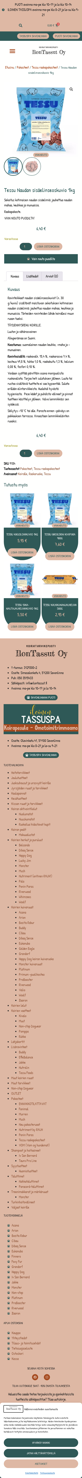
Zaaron (23, 1000)
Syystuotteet (19, 1166)
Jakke (22, 1062)
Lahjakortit (18, 1041)
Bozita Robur (26, 922)
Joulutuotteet (19, 777)
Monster (24, 865)
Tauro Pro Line (28, 1160)
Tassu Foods (26, 1072)
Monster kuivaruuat (30, 964)
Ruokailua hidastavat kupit (34, 824)
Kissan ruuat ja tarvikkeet (27, 803)
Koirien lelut (19, 1005)
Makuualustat (27, 834)
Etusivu (9, 67)
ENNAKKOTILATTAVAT (33, 1103)
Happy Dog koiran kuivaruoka (36, 959)
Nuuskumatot (27, 819)
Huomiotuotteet (28, 1171)
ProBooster (26, 979)
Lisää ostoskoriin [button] (22, 552)
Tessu (47, 473)
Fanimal (23, 1109)
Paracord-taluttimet (31, 1186)
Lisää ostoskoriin (48, 246)
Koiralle (22, 473)
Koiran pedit (18, 829)
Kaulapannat (18, 793)
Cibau (22, 933)
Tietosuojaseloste (47, 1473)
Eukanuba (24, 943)
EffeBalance (26, 1057)
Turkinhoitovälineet (23, 1202)
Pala (21, 881)
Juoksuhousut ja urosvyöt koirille (31, 783)
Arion (22, 917)
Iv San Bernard (28, 1155)
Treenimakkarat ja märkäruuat (29, 1191)
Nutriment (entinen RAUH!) (35, 876)
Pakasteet (23, 67)
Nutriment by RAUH (31, 1129)
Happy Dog (25, 855)
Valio (22, 990)
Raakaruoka (35, 473)
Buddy (22, 927)
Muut (22, 1021)
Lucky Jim (25, 860)
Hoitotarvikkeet (20, 772)
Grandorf (24, 953)
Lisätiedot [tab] (32, 276)
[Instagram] (47, 1377)
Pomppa (24, 1031)
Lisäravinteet (19, 1046)
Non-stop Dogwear (30, 1026)
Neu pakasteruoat (29, 1124)
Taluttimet (17, 1176)
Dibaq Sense (26, 850)
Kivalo (22, 1015)
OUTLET (16, 1093)
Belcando (24, 845)
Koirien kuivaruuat (22, 907)
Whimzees (25, 896)
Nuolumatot (26, 814)
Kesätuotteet (19, 798)
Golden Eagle (27, 948)
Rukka (22, 1036)
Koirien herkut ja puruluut (27, 840)
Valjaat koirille (20, 1207)
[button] (20, 25)
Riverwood (25, 891)
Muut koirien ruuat (22, 1078)
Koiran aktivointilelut (24, 808)
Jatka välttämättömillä (41, 1453)
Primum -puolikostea (31, 974)
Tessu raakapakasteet (45, 67)
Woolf (22, 902)
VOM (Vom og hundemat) (34, 1145)
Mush (22, 871)
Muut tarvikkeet (20, 1083)
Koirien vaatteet (21, 1010)
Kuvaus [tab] (15, 276)
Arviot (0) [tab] (52, 276)
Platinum (24, 969)
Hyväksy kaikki (41, 1443)
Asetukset (41, 1464)
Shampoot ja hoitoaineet (25, 1150)
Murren (23, 1114)
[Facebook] (35, 1377)
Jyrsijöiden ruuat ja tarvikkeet (29, 788)
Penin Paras (26, 886)
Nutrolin (24, 1067)
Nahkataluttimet (29, 1181)
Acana (22, 912)
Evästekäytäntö (31, 1473)
